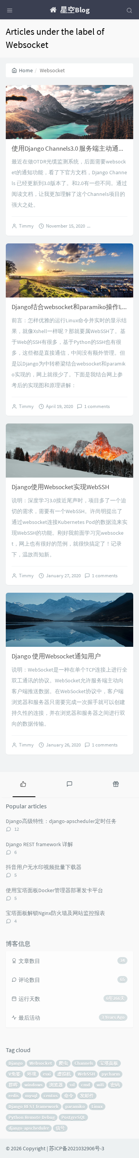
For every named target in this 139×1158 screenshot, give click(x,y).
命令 (68, 1095)
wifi (100, 1085)
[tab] (23, 783)
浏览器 (56, 1085)
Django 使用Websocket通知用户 (56, 656)
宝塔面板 (109, 1063)
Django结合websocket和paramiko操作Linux (73, 307)
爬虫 (63, 1063)
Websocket (40, 1063)
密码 (115, 1085)
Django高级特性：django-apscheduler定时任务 (61, 821)
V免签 (14, 1074)
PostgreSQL (73, 1117)
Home (26, 70)
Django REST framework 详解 (39, 844)
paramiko (75, 1106)
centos (51, 1095)
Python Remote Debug (31, 1117)
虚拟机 (64, 1074)
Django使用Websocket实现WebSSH (60, 487)
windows (33, 1085)
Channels (84, 1063)
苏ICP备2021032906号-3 (76, 1148)
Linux (97, 1106)
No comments (111, 226)
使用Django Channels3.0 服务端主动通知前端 (75, 148)
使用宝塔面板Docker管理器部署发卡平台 (54, 890)
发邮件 (87, 1095)
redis (13, 1095)
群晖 (13, 1085)
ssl (72, 1085)
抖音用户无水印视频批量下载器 (43, 867)
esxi (47, 1074)
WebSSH (86, 1074)
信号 (60, 1128)
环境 (31, 1074)
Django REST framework (33, 1106)
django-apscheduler (28, 1128)
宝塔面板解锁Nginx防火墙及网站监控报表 (55, 913)
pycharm (111, 1074)
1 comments (97, 406)
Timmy (26, 226)
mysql (31, 1095)
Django (15, 1063)
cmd (85, 1085)
